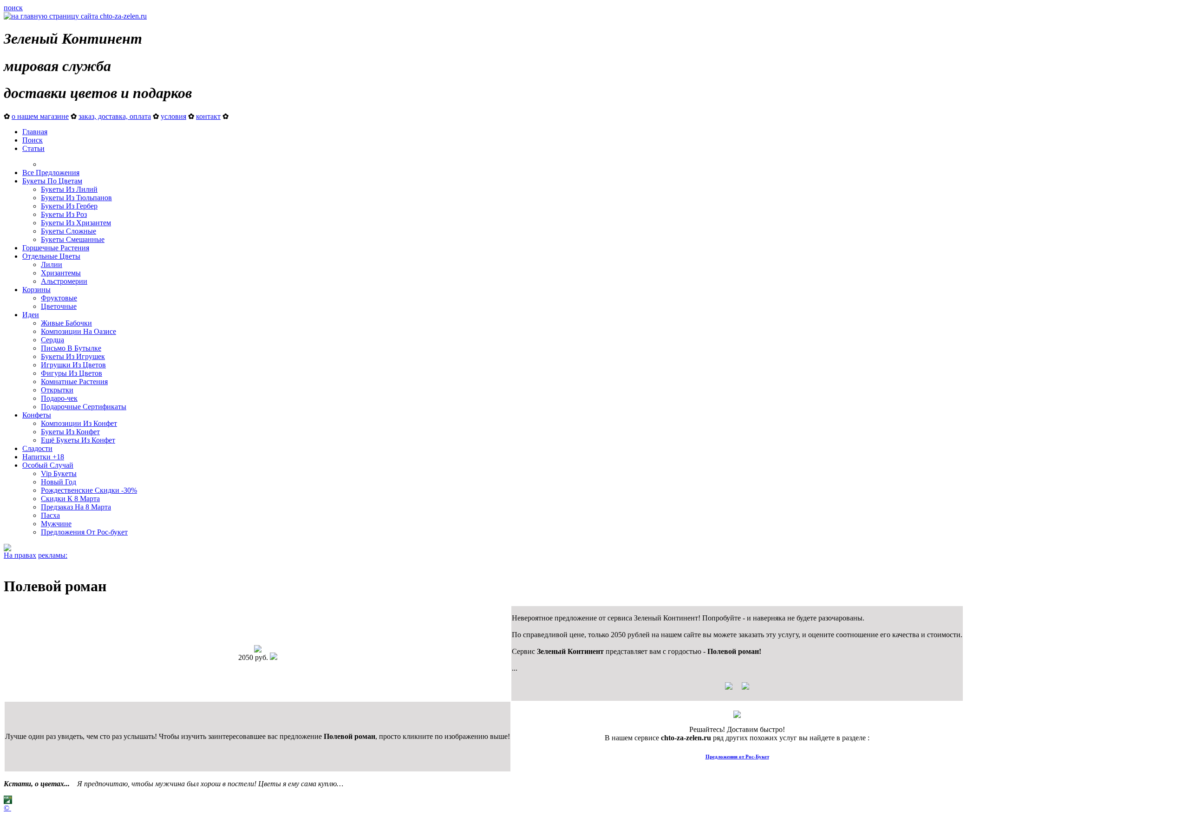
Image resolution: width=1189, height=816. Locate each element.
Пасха (50, 515)
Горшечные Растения (55, 248)
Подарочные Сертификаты (83, 407)
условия (173, 116)
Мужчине (56, 524)
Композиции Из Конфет (79, 423)
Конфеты (36, 415)
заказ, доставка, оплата (114, 116)
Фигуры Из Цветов (71, 373)
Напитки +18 (43, 457)
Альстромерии (64, 281)
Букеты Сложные (68, 231)
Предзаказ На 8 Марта (76, 507)
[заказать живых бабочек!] (7, 549)
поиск (13, 8)
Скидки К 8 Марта (70, 499)
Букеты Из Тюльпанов (76, 198)
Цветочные (59, 306)
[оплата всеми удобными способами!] (737, 715)
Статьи (33, 148)
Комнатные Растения (74, 381)
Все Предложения (50, 172)
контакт (208, 116)
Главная (34, 132)
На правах (20, 555)
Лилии (51, 264)
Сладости (37, 448)
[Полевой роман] (257, 650)
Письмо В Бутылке (71, 348)
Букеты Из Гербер (69, 206)
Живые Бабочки (66, 323)
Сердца (52, 340)
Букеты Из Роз (64, 214)
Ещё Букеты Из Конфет (78, 440)
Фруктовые (59, 298)
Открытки (57, 390)
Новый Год (58, 482)
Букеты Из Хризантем (76, 223)
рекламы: (52, 555)
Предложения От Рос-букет (84, 532)
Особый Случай (47, 465)
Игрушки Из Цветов (73, 365)
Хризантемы (61, 273)
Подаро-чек (59, 398)
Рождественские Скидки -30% (89, 490)
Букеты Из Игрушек (73, 356)
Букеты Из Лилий (69, 189)
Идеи (30, 315)
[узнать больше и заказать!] (737, 689)
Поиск (32, 140)
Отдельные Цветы (51, 256)
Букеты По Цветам (52, 181)
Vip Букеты (59, 473)
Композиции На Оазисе (78, 331)
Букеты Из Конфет (70, 432)
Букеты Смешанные (73, 239)
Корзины (36, 290)
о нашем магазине (40, 116)
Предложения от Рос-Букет (737, 756)
